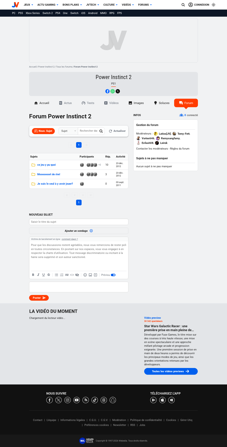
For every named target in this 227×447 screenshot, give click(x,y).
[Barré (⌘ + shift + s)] (48, 275)
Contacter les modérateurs (152, 148)
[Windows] (171, 399)
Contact (37, 420)
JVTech (91, 4)
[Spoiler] (77, 275)
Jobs (142, 425)
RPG (111, 13)
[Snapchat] (113, 399)
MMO (103, 13)
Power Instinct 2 (46, 66)
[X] (58, 399)
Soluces (164, 103)
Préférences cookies (96, 425)
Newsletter (119, 425)
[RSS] (85, 399)
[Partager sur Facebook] (107, 91)
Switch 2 (48, 13)
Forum (188, 103)
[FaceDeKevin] (88, 165)
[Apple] (162, 399)
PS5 (20, 13)
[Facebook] (49, 399)
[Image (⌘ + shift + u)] (90, 275)
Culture (109, 4)
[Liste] (56, 275)
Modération (119, 420)
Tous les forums (64, 66)
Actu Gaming (46, 4)
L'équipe (51, 420)
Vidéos (126, 4)
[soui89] (82, 184)
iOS (83, 13)
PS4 (58, 13)
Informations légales (72, 420)
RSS (132, 425)
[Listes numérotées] (62, 275)
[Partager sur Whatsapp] (112, 91)
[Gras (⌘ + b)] (33, 275)
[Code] (72, 275)
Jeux (27, 4)
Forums (143, 4)
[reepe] (92, 174)
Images (139, 103)
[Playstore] (153, 399)
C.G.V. (104, 420)
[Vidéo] (95, 275)
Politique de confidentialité (146, 420)
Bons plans (71, 4)
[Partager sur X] (118, 91)
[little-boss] (95, 174)
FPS (119, 13)
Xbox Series (33, 13)
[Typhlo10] (82, 174)
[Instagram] (67, 399)
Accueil (33, 66)
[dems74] (82, 165)
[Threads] (104, 399)
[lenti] (95, 165)
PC (13, 13)
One (65, 13)
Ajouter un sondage (76, 230)
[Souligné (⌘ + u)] (43, 275)
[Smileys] (85, 275)
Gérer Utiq (186, 420)
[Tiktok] (95, 399)
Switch (74, 13)
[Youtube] (76, 399)
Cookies (171, 420)
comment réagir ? (70, 239)
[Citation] (67, 275)
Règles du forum (179, 148)
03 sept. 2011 (120, 183)
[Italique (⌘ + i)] (38, 275)
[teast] (92, 165)
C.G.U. (93, 420)
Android (92, 13)
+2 (99, 164)
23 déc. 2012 (119, 164)
